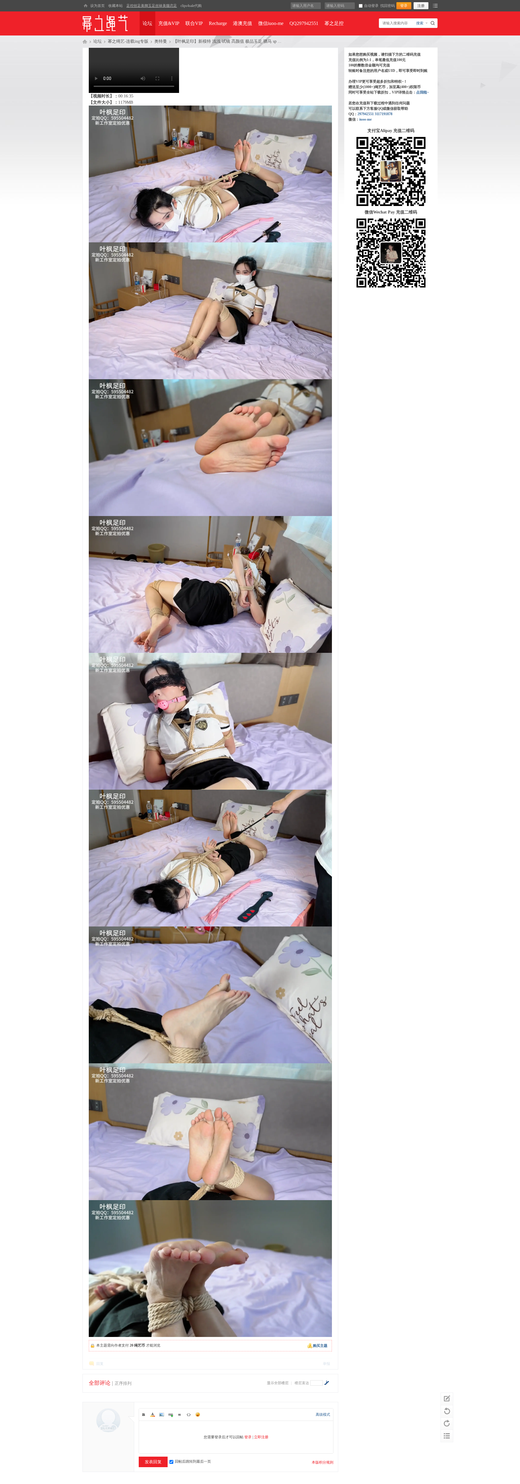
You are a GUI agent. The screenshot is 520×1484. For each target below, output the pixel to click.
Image (162, 1415)
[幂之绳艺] (85, 5)
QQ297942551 (303, 23)
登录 (248, 1437)
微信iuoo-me (270, 23)
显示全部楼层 (278, 1383)
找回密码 (387, 6)
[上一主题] (447, 1411)
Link (171, 1415)
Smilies (198, 1415)
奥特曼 (160, 41)
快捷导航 (435, 6)
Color (153, 1415)
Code (189, 1415)
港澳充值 (242, 23)
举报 (326, 1364)
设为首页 (97, 6)
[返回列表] (447, 1436)
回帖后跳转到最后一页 (193, 1461)
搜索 (419, 23)
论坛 (147, 23)
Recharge (218, 23)
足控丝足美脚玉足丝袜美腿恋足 (151, 6)
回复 (100, 1364)
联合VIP (194, 23)
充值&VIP (168, 23)
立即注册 (261, 1437)
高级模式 (323, 1414)
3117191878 (383, 114)
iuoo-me (365, 119)
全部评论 (99, 1383)
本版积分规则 (322, 1462)
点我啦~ (422, 92)
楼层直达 (302, 1383)
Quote (180, 1415)
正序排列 (123, 1383)
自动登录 (371, 6)
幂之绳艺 (84, 41)
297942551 (366, 114)
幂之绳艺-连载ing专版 (128, 41)
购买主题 (320, 1346)
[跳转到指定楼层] (326, 1382)
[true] (433, 23)
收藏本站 (115, 6)
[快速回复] (447, 1399)
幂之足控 (334, 23)
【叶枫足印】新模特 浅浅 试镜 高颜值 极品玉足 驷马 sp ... (227, 41)
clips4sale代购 (191, 6)
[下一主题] (447, 1423)
